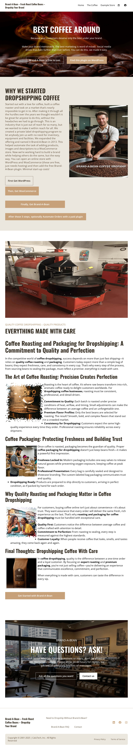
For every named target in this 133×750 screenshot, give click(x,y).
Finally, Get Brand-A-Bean (35, 204)
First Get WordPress (19, 180)
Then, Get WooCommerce (22, 191)
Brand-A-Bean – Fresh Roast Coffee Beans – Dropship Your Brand (25, 5)
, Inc (43, 737)
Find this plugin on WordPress (87, 60)
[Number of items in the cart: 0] (118, 5)
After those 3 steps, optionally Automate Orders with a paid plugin (45, 216)
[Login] (125, 5)
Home (81, 5)
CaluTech (36, 737)
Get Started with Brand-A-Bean (35, 595)
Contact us (88, 676)
